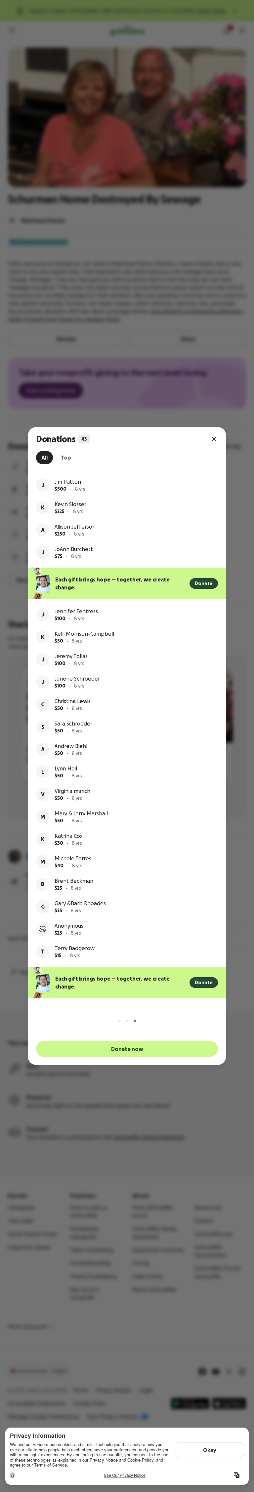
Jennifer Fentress (76, 611)
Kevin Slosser (70, 504)
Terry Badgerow (75, 948)
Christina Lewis (73, 701)
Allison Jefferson (75, 527)
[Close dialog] (214, 439)
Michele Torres (73, 858)
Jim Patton (68, 482)
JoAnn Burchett (74, 549)
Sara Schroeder (73, 724)
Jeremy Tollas (71, 656)
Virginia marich (72, 791)
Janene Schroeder (77, 679)
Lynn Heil (66, 768)
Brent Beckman (74, 881)
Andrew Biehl (71, 746)
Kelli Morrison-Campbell (84, 634)
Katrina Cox (69, 836)
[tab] (44, 457)
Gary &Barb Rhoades (80, 903)
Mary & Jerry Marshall (81, 813)
